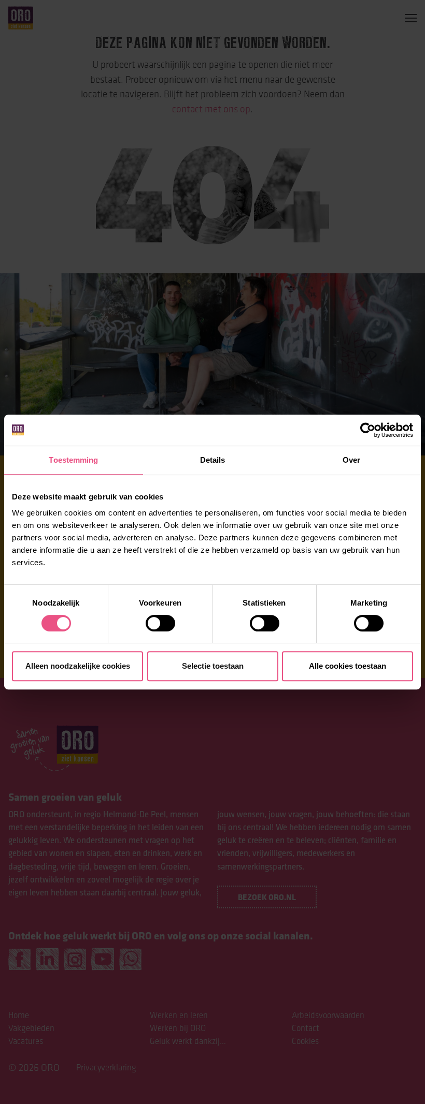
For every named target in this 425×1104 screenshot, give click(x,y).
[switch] (160, 623)
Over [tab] (351, 459)
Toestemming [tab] (73, 459)
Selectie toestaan (213, 665)
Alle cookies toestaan (347, 665)
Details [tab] (212, 459)
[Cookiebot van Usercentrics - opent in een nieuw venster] (367, 430)
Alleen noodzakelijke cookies (77, 665)
